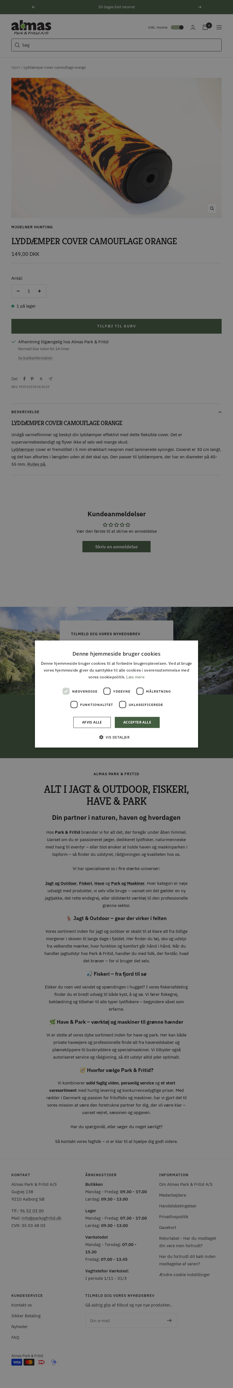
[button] (116, 736)
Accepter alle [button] (137, 722)
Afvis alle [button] (92, 722)
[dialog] (116, 694)
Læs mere (135, 677)
